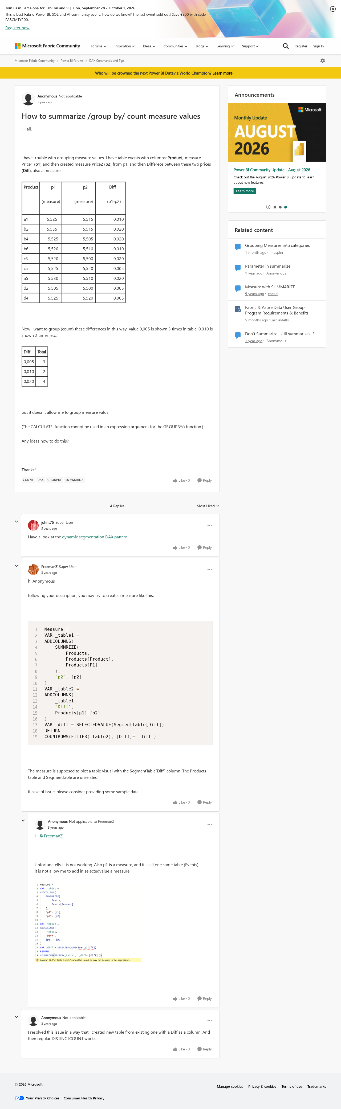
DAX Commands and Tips (106, 61)
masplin (276, 252)
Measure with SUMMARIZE (270, 286)
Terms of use (292, 1086)
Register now (17, 27)
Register (301, 46)
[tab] (274, 207)
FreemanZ (49, 566)
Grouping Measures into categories (277, 245)
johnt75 (47, 522)
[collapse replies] (16, 521)
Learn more (223, 73)
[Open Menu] (322, 60)
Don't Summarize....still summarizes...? (280, 333)
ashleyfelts (280, 319)
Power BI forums (71, 61)
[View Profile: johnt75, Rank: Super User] (33, 525)
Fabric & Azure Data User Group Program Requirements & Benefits (276, 310)
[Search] (286, 46)
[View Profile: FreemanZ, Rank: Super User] (33, 569)
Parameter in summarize (267, 266)
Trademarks (316, 1086)
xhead (273, 293)
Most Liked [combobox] (208, 506)
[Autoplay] (268, 207)
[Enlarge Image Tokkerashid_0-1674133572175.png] (88, 922)
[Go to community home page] (47, 46)
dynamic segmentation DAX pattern (95, 536)
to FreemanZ (104, 821)
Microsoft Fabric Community (35, 61)
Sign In (318, 46)
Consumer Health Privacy (84, 1098)
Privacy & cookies (262, 1086)
